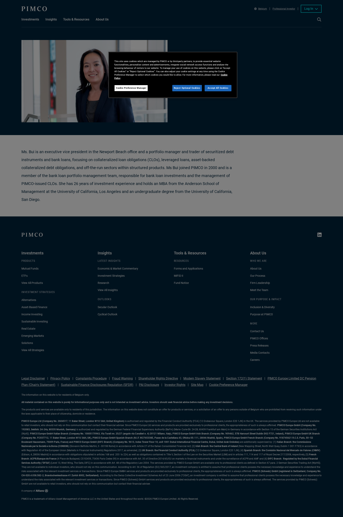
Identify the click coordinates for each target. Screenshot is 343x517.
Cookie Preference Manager (131, 88)
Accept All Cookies (218, 88)
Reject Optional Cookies (187, 88)
